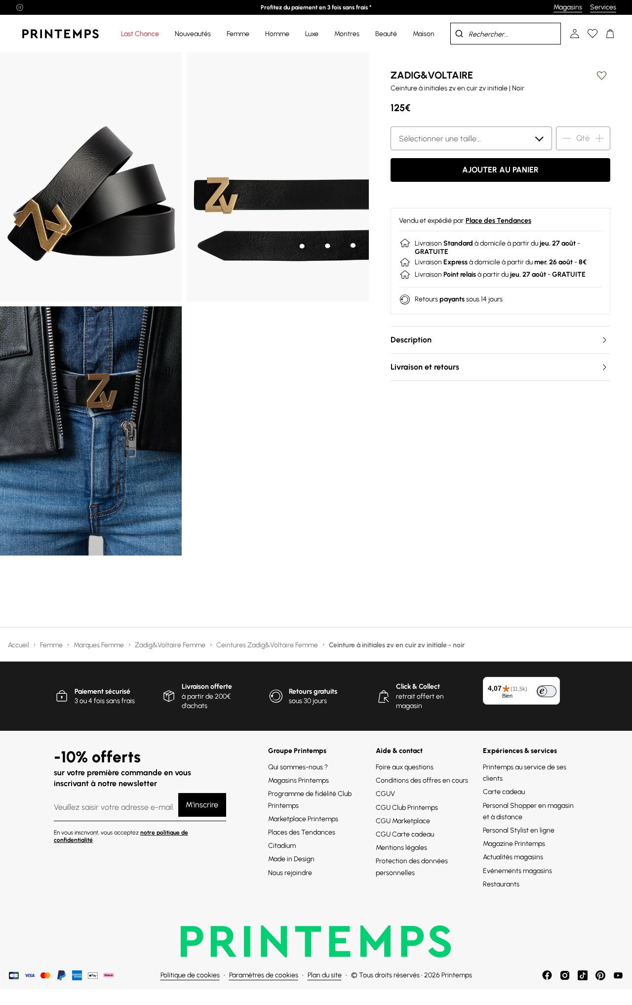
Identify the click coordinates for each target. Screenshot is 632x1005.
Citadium (282, 845)
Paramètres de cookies (263, 975)
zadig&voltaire (432, 75)
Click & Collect (418, 686)
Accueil (19, 645)
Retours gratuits (313, 691)
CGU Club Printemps (407, 807)
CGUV (385, 794)
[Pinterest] (600, 975)
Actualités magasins (513, 857)
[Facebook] (547, 975)
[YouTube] (618, 975)
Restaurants (501, 884)
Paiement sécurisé (102, 691)
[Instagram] (565, 975)
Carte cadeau (504, 792)
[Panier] (610, 34)
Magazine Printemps (514, 843)
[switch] (546, 691)
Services (603, 7)
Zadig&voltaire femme (171, 645)
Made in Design (291, 859)
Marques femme (99, 645)
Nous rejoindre (290, 873)
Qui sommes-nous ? (298, 767)
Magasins (567, 7)
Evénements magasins (517, 871)
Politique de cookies (190, 975)
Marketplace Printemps (303, 819)
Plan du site (325, 975)
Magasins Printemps (298, 780)
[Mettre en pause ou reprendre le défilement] (20, 7)
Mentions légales (401, 847)
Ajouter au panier (500, 169)
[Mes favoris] (592, 34)
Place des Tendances (498, 220)
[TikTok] (583, 975)
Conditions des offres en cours (422, 780)
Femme (52, 645)
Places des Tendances (301, 832)
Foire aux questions (405, 767)
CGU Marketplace (403, 821)
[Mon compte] (575, 34)
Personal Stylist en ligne (518, 830)
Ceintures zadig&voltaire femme (267, 645)
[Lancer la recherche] (459, 33)
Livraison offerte (207, 686)
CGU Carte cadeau (405, 834)
